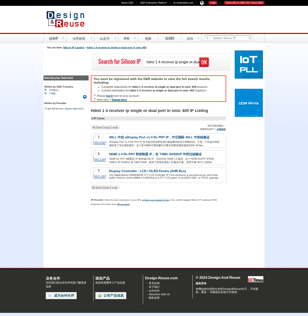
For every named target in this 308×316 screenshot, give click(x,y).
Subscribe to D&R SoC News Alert (244, 2)
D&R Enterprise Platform (153, 2)
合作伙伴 (154, 290)
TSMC (52, 93)
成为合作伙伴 (64, 295)
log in (109, 96)
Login (213, 2)
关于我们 (154, 287)
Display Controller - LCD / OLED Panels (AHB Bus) (147, 171)
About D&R (127, 2)
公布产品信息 (113, 295)
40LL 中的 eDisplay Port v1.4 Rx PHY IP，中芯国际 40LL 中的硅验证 (159, 137)
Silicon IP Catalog (74, 47)
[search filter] (207, 38)
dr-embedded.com (183, 2)
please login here (74, 108)
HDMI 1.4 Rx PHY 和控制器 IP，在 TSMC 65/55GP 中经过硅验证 (155, 154)
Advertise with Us (159, 294)
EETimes (255, 279)
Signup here (119, 99)
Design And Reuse (68, 19)
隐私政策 (154, 297)
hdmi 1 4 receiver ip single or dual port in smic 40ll (116, 47)
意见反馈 (154, 283)
